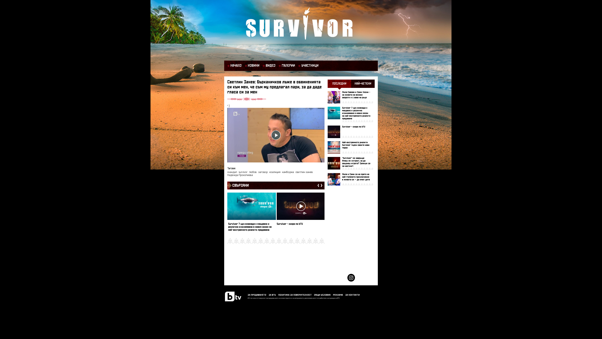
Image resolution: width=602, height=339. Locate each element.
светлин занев (304, 172)
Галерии (288, 65)
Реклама (338, 295)
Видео (270, 65)
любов (253, 172)
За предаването (257, 295)
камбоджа (288, 172)
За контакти (352, 295)
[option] (251, 213)
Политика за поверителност (295, 295)
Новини (253, 65)
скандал (232, 172)
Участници (310, 65)
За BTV (272, 295)
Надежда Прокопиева (240, 175)
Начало (236, 65)
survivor (243, 172)
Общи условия (322, 295)
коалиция (274, 172)
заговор (263, 172)
